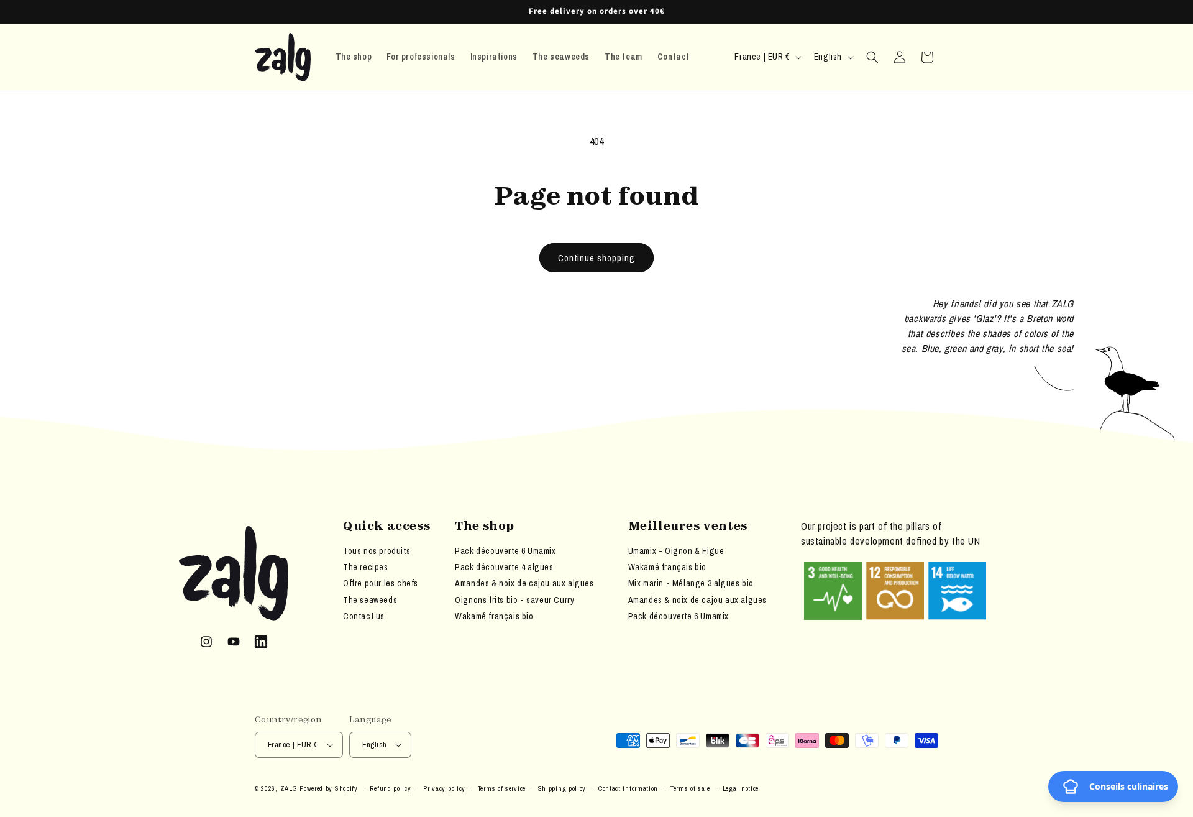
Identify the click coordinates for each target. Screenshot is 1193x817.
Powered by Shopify (328, 788)
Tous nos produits (376, 550)
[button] (872, 57)
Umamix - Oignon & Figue (676, 550)
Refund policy (390, 788)
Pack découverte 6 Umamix (505, 550)
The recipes (365, 567)
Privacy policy (444, 788)
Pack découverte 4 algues (504, 567)
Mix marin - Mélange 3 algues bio (691, 583)
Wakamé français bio (494, 616)
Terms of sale (690, 788)
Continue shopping (596, 257)
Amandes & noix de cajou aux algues (524, 583)
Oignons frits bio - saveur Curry (514, 600)
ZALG (289, 788)
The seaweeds (370, 600)
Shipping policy (562, 788)
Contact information (628, 788)
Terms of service (502, 788)
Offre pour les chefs (380, 583)
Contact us (364, 616)
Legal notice (741, 788)
